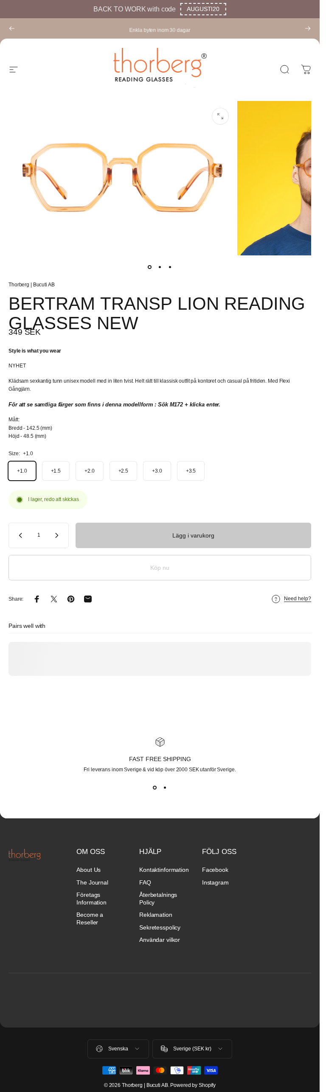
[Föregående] (12, 28)
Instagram (215, 882)
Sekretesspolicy (159, 927)
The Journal (92, 882)
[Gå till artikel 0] (150, 267)
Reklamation (155, 914)
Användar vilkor (159, 939)
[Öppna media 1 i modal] (220, 116)
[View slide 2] (165, 788)
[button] (203, 9)
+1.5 (56, 471)
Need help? (297, 599)
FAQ (145, 882)
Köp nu (159, 567)
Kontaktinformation (164, 869)
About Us (88, 869)
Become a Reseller (89, 918)
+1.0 (22, 471)
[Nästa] (307, 28)
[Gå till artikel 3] (170, 267)
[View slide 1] (155, 788)
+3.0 (157, 471)
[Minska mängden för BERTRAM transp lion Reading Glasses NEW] (18, 535)
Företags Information (91, 898)
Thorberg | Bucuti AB (31, 285)
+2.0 (89, 471)
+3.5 (191, 471)
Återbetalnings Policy (158, 898)
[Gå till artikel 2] (160, 267)
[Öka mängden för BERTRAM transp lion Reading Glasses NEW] (58, 535)
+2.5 (123, 471)
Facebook (215, 869)
